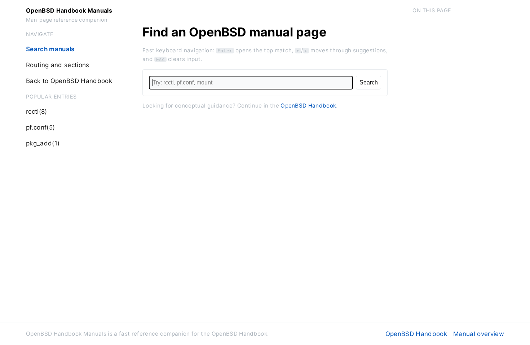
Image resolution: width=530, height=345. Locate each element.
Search (368, 82)
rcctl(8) (36, 111)
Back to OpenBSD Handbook (69, 80)
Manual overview (478, 333)
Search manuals (50, 49)
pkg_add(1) (42, 143)
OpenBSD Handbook (308, 105)
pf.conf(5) (40, 127)
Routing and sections (57, 65)
